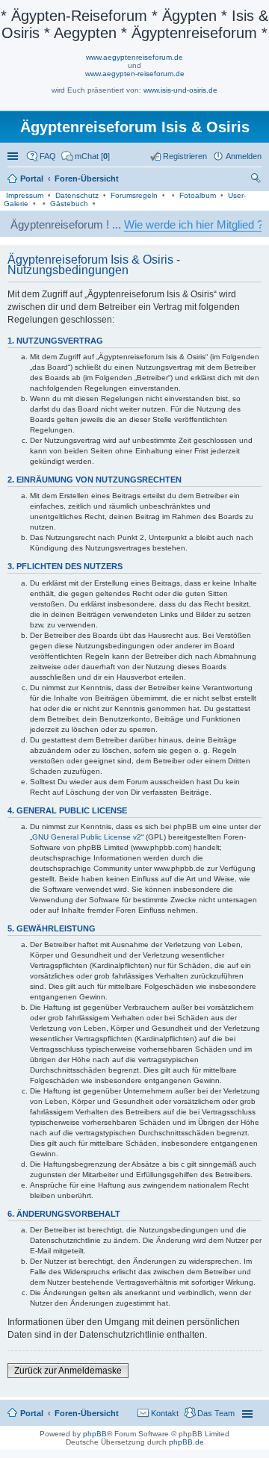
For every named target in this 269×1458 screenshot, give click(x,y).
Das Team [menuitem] (216, 1413)
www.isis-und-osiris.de (180, 90)
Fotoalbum (197, 195)
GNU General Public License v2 (86, 837)
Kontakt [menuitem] (165, 1413)
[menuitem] (85, 156)
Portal (31, 178)
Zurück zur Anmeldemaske (68, 1370)
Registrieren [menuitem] (185, 156)
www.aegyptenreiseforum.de (134, 57)
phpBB (95, 1434)
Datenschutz (77, 195)
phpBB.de (186, 1442)
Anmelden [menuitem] (244, 156)
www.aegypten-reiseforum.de (135, 73)
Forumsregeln (134, 195)
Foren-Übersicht (87, 1413)
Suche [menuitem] (257, 180)
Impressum (24, 195)
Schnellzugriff (14, 156)
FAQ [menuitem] (48, 156)
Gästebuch (69, 203)
